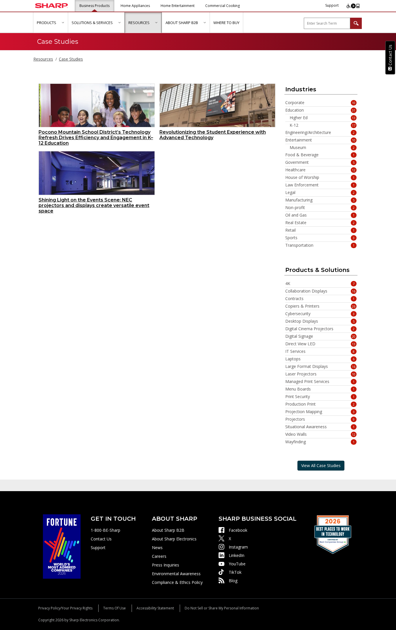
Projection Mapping (320, 411)
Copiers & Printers (320, 306)
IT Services (320, 351)
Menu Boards (320, 389)
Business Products (94, 5)
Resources (43, 59)
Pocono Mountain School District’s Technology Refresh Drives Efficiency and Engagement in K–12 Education (96, 137)
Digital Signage (320, 336)
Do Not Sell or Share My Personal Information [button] (222, 608)
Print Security (320, 396)
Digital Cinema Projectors (320, 328)
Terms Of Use (114, 608)
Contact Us (101, 539)
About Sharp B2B (168, 530)
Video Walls (320, 434)
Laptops (320, 359)
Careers (159, 556)
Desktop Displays (320, 321)
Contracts (320, 298)
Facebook (238, 530)
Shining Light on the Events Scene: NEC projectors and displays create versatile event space (94, 205)
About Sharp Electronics (174, 539)
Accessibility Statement (155, 608)
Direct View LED (320, 343)
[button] (63, 22)
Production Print (320, 404)
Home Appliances (135, 5)
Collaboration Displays (320, 291)
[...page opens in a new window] (62, 546)
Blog (233, 580)
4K (320, 283)
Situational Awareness (320, 426)
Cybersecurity (320, 313)
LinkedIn (236, 555)
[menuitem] (50, 22)
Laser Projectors (320, 374)
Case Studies (71, 59)
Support (332, 5)
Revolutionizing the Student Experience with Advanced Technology (212, 134)
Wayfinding (320, 441)
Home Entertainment (178, 5)
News (157, 547)
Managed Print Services (320, 381)
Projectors (320, 419)
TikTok (235, 572)
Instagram (238, 547)
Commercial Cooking (222, 5)
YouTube (237, 564)
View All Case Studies (321, 465)
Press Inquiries (165, 565)
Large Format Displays (320, 366)
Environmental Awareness (176, 573)
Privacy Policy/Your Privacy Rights (65, 608)
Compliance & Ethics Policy (177, 582)
